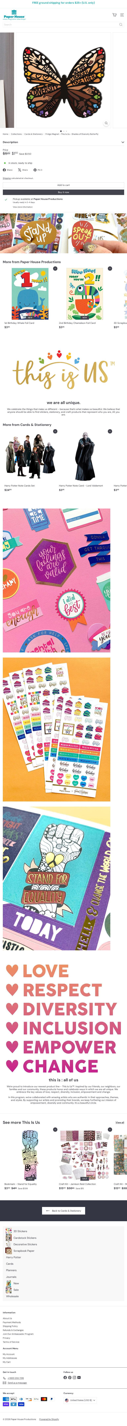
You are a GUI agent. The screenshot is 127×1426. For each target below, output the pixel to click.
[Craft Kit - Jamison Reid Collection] (84, 1160)
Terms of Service (11, 1342)
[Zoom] (106, 123)
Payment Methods (12, 1322)
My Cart (7, 1362)
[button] (66, 1394)
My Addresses (10, 1358)
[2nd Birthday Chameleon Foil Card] (84, 299)
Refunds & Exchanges (13, 1330)
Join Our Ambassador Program (18, 1334)
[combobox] (63, 24)
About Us (7, 1318)
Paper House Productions (40, 262)
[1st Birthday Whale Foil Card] (30, 299)
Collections (16, 134)
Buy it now (63, 192)
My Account (9, 1354)
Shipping (7, 178)
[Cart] (114, 15)
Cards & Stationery (33, 134)
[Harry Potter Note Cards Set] (30, 462)
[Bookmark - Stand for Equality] (30, 1160)
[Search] (121, 24)
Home (5, 134)
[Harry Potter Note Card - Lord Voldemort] (84, 462)
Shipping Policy (10, 1326)
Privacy (6, 1338)
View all (120, 1122)
